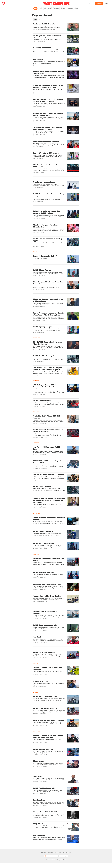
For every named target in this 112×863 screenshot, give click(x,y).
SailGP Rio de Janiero (42, 270)
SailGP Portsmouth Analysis (45, 625)
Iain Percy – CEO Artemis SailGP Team (46, 448)
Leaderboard (70, 8)
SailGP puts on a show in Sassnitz (47, 36)
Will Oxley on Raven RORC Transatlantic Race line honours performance (46, 387)
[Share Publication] (93, 3)
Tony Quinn (38, 824)
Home (35, 8)
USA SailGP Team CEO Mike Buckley (48, 475)
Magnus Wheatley (51, 29)
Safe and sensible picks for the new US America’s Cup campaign (48, 100)
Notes (40, 8)
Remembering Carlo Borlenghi (46, 141)
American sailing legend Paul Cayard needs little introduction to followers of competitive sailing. (49, 62)
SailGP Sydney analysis (42, 327)
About (76, 8)
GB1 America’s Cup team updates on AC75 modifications (48, 166)
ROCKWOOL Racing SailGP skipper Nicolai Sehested (48, 343)
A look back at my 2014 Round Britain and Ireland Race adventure (49, 86)
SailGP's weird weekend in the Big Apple (47, 240)
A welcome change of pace (44, 182)
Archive (63, 8)
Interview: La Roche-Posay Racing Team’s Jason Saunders (47, 128)
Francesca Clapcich (41, 681)
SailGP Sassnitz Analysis (43, 572)
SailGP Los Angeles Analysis (45, 708)
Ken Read (37, 637)
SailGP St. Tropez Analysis (44, 543)
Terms (60, 852)
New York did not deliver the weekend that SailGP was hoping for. (49, 243)
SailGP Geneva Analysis (43, 531)
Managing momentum (42, 48)
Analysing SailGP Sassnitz (44, 24)
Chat (45, 8)
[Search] (89, 3)
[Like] (34, 123)
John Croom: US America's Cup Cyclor (49, 720)
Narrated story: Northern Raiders (47, 596)
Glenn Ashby (38, 761)
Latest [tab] (35, 19)
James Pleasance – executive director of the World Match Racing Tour (49, 314)
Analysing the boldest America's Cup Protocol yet (48, 559)
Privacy (56, 852)
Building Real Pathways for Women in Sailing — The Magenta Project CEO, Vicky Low (49, 500)
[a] (73, 27)
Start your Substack (52, 856)
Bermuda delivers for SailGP (45, 256)
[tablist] (37, 19)
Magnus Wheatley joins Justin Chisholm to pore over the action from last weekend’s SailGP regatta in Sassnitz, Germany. (47, 26)
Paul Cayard (38, 59)
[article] (56, 27)
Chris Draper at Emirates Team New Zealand (48, 283)
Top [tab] (39, 19)
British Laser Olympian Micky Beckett (45, 612)
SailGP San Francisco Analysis (45, 696)
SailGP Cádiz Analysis (42, 487)
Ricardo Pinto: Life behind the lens (47, 812)
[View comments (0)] (44, 31)
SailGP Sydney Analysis (43, 749)
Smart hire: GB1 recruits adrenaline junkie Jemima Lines (48, 114)
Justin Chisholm (41, 29)
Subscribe (99, 3)
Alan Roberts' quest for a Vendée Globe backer (46, 226)
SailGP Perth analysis (42, 401)
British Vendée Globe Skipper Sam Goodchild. (47, 668)
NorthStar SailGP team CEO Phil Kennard (46, 417)
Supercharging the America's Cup (47, 584)
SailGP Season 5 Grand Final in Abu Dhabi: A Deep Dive (48, 431)
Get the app (63, 856)
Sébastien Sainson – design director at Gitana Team (48, 300)
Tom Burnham (39, 800)
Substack (48, 859)
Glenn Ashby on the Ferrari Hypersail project (49, 519)
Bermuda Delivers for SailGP (40, 258)
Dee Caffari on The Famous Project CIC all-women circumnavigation (47, 369)
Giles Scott (37, 776)
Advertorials (56, 8)
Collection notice (66, 852)
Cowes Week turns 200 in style (46, 153)
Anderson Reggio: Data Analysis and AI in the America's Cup (48, 736)
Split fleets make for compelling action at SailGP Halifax (46, 212)
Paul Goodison (39, 836)
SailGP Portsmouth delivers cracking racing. (48, 195)
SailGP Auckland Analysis (44, 356)
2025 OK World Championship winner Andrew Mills (49, 462)
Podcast (50, 8)
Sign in (107, 3)
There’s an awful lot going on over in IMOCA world (48, 72)
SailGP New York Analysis (44, 652)
